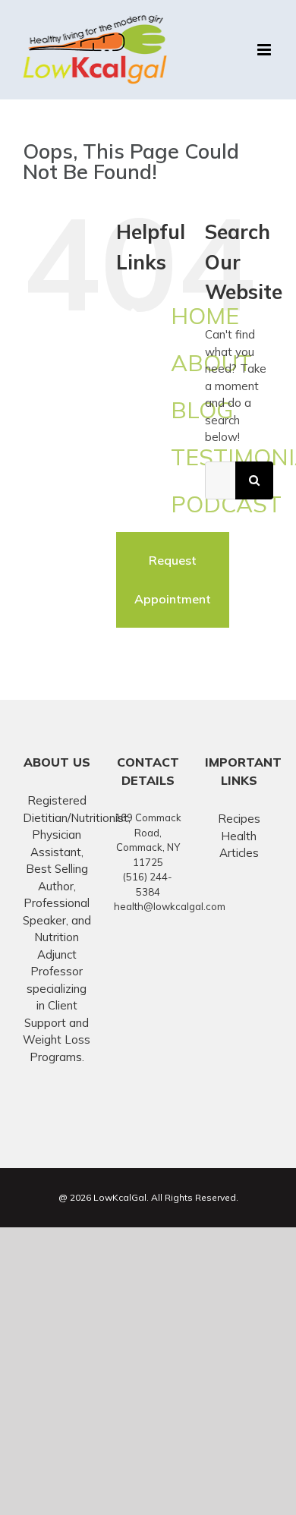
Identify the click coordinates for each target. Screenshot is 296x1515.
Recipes (239, 818)
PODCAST (226, 504)
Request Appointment (172, 579)
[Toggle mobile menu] (265, 50)
